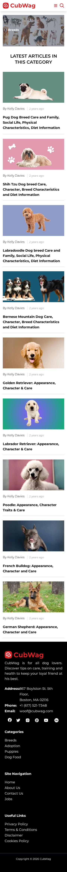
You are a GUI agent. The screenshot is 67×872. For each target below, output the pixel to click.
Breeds (11, 740)
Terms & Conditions (21, 830)
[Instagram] (27, 720)
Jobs (8, 799)
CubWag (23, 5)
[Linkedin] (56, 720)
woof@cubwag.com (36, 711)
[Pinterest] (36, 720)
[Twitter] (18, 720)
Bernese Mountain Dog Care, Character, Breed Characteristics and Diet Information (31, 322)
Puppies (11, 751)
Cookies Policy (17, 841)
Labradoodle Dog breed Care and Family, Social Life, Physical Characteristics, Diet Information (31, 255)
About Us (12, 788)
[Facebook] (10, 720)
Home (10, 782)
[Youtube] (46, 720)
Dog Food (13, 757)
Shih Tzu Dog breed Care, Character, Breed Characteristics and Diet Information (31, 189)
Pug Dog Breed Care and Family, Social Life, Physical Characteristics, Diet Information (31, 122)
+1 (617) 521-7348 (33, 705)
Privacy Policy (16, 824)
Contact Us (14, 793)
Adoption (12, 746)
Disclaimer (14, 835)
